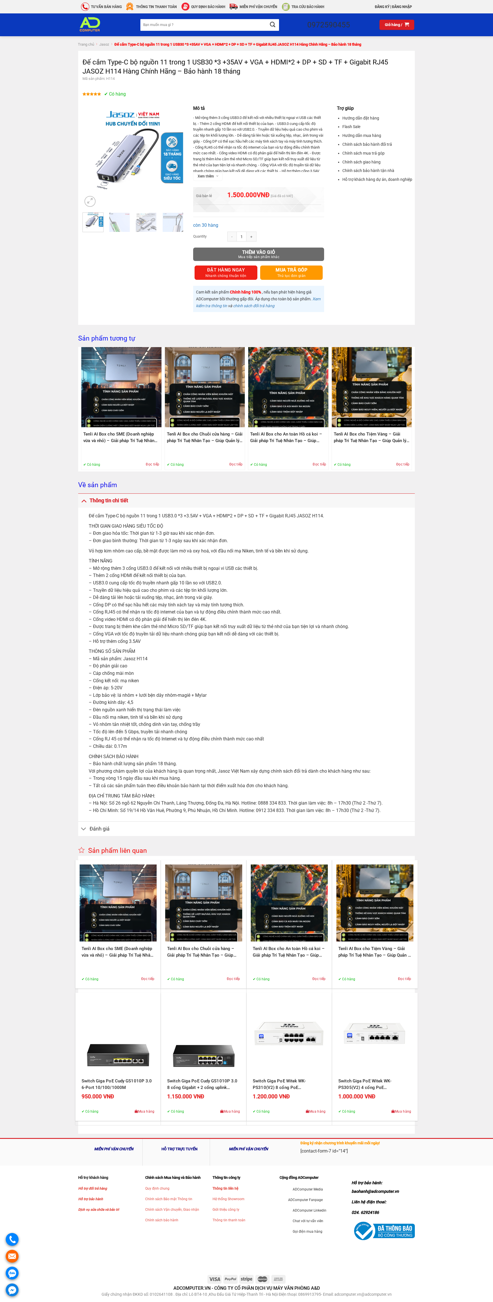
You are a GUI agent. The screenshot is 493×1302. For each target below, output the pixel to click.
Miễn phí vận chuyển (258, 7)
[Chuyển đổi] (83, 500)
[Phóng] (90, 201)
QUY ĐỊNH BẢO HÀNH (208, 7)
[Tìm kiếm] (272, 25)
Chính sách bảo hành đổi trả (367, 144)
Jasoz (104, 44)
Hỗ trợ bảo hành (90, 1199)
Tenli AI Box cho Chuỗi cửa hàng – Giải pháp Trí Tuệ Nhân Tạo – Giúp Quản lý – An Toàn (205, 438)
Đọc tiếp (152, 464)
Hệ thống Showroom (229, 1199)
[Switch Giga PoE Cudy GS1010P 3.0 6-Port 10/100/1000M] (118, 1035)
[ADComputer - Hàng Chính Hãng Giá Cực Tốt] (99, 24)
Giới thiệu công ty (226, 1210)
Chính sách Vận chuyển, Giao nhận (172, 1210)
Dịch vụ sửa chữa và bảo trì (98, 1210)
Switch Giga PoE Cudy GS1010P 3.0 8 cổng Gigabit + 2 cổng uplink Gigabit (202, 1084)
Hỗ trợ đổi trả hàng (92, 1188)
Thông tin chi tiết (109, 500)
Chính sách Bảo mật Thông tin (168, 1199)
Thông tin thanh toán (229, 1220)
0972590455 (328, 25)
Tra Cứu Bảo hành (308, 7)
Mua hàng (146, 1111)
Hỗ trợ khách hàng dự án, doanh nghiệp (377, 179)
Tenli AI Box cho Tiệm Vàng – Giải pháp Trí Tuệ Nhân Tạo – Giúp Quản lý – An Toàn (370, 438)
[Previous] (91, 158)
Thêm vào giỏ (258, 252)
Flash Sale (351, 126)
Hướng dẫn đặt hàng (360, 118)
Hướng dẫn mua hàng (361, 135)
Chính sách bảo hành (161, 1220)
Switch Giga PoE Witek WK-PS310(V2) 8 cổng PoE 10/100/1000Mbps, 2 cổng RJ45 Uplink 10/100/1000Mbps (285, 1084)
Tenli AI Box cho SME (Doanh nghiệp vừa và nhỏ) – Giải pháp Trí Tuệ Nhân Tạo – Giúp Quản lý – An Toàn (118, 438)
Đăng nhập (402, 7)
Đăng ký (382, 7)
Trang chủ (86, 44)
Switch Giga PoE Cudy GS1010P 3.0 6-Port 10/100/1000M (117, 1084)
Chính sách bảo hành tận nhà (368, 170)
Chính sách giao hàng (361, 162)
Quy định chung (157, 1188)
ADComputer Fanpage (305, 1200)
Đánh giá (100, 829)
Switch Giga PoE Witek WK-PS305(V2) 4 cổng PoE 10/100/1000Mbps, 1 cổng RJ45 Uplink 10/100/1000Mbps (370, 1084)
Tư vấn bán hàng (106, 7)
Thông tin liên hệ (225, 1188)
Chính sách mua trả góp (363, 153)
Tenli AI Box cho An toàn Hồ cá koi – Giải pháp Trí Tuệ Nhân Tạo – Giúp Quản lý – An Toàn (286, 438)
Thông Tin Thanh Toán (156, 7)
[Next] (174, 158)
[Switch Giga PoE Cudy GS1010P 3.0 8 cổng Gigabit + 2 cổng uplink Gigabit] (203, 1035)
